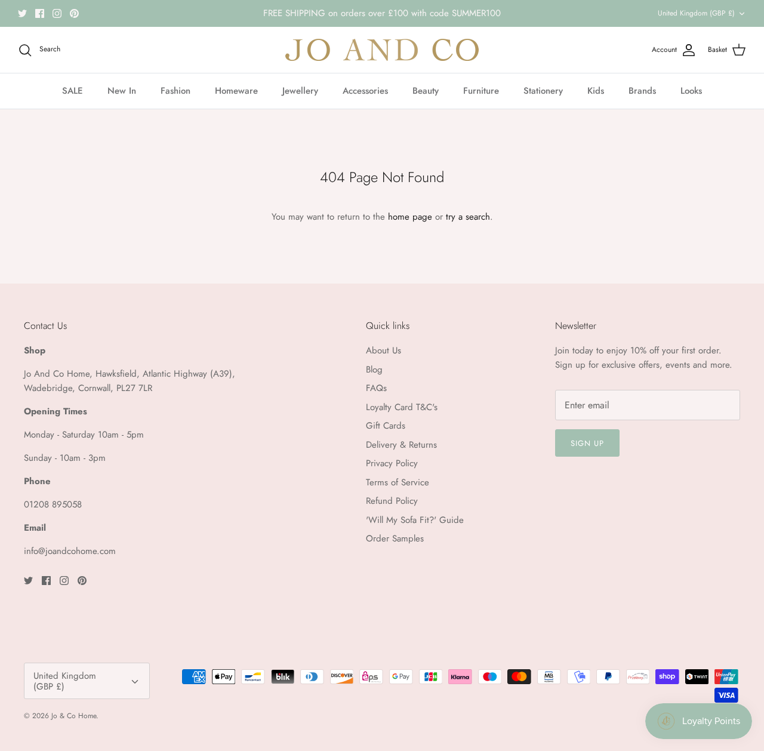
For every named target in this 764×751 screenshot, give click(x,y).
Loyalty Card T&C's (402, 407)
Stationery (543, 90)
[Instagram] (57, 13)
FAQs (376, 388)
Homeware (236, 90)
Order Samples (395, 538)
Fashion (175, 90)
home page (410, 216)
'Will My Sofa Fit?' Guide (415, 520)
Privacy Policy (392, 463)
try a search (468, 216)
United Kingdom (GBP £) (696, 13)
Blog (374, 369)
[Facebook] (39, 13)
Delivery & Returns (401, 444)
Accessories (365, 90)
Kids (595, 90)
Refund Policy (392, 500)
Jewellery (300, 90)
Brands (642, 90)
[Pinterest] (74, 13)
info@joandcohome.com (70, 551)
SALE (72, 90)
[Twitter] (22, 13)
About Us (383, 350)
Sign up (587, 443)
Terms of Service (397, 482)
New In (121, 90)
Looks (691, 90)
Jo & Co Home (73, 715)
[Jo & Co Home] (382, 50)
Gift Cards (385, 425)
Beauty (425, 90)
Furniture (481, 90)
